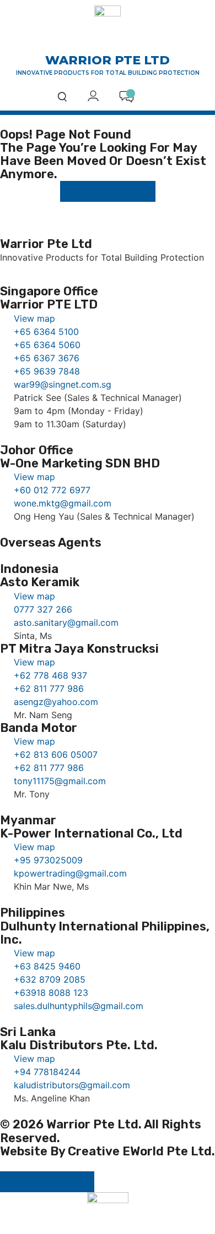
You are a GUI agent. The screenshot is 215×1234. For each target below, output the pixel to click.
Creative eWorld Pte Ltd (140, 1151)
